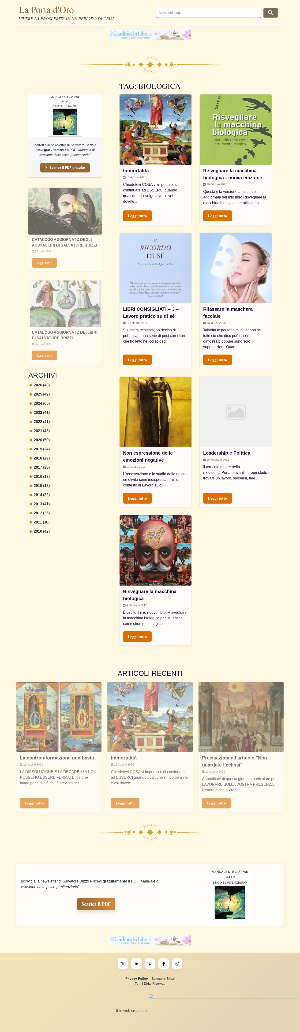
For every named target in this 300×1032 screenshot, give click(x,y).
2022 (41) (42, 422)
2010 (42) (42, 531)
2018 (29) (42, 458)
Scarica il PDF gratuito (67, 167)
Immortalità (136, 170)
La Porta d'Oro (46, 9)
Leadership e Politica (226, 453)
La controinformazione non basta (57, 757)
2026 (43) (42, 385)
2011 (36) (41, 522)
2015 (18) (42, 486)
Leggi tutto (44, 262)
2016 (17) (42, 477)
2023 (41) (42, 413)
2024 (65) (42, 403)
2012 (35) (42, 513)
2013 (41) (42, 504)
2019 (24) (42, 449)
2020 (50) (42, 440)
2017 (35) (42, 467)
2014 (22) (42, 495)
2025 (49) (42, 394)
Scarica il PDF (96, 904)
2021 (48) (42, 431)
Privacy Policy (136, 978)
